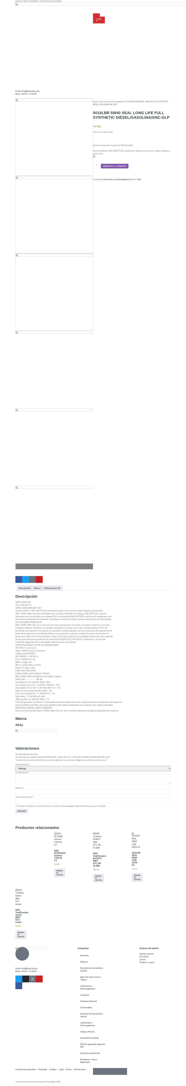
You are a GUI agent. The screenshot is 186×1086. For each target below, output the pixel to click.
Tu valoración (22, 772)
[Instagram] (25, 979)
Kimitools (84, 955)
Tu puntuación (22, 764)
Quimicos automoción (90, 1053)
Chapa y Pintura (87, 1032)
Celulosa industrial (88, 1001)
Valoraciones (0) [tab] (52, 588)
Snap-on (84, 962)
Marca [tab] (37, 588)
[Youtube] (39, 979)
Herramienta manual (89, 1038)
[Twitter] (18, 979)
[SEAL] (35, 731)
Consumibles (86, 1007)
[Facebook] (18, 985)
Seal (139, 179)
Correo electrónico (24, 797)
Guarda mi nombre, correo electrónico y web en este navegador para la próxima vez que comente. (62, 806)
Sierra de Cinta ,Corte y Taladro (90, 978)
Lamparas (84, 995)
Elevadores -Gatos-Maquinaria (89, 1060)
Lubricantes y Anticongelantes (112, 102)
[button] (93, 96)
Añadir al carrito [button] (59, 872)
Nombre (19, 788)
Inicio (95, 102)
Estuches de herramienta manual (91, 969)
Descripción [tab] (25, 588)
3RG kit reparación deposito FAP (92, 1045)
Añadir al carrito (114, 166)
